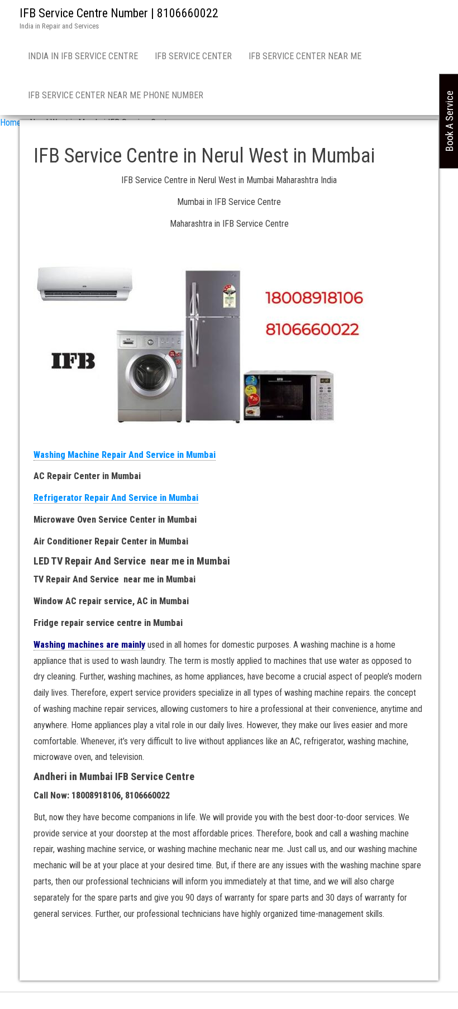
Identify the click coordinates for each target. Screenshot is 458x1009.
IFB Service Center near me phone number (115, 95)
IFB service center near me (305, 56)
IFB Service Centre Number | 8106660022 (119, 13)
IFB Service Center (193, 56)
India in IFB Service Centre (83, 56)
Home (10, 122)
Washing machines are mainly (89, 644)
